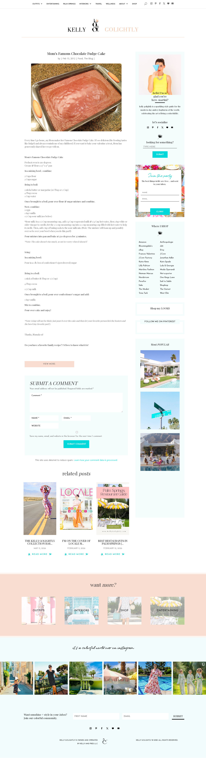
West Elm (164, 293)
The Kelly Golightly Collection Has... (40, 542)
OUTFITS (36, 4)
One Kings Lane (167, 277)
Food (80, 58)
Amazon (142, 242)
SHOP (134, 4)
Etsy (162, 250)
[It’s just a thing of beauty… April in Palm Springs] (120, 678)
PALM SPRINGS (69, 4)
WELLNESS (110, 4)
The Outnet (165, 289)
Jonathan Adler (167, 258)
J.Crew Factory (145, 258)
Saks (141, 285)
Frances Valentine (147, 254)
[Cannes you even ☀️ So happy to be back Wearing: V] (51, 678)
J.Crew (163, 254)
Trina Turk (143, 293)
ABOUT (122, 4)
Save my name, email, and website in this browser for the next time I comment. (66, 436)
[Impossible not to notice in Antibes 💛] (16, 678)
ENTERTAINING (53, 4)
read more (40, 554)
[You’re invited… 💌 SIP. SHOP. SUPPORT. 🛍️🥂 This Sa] (189, 678)
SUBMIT (160, 154)
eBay (141, 250)
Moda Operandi (167, 270)
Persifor (142, 281)
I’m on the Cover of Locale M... (76, 542)
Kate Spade (165, 262)
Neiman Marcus (146, 273)
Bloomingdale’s (145, 246)
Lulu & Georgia (167, 266)
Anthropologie (166, 242)
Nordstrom (144, 277)
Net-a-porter (166, 273)
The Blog (88, 58)
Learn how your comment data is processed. (95, 460)
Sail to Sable (165, 281)
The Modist (144, 289)
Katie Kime (144, 262)
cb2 (161, 246)
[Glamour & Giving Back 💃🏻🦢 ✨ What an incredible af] (154, 678)
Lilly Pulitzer (144, 266)
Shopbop (164, 285)
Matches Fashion (146, 270)
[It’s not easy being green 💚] (85, 678)
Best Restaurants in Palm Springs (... (112, 542)
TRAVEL (98, 4)
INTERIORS (84, 4)
